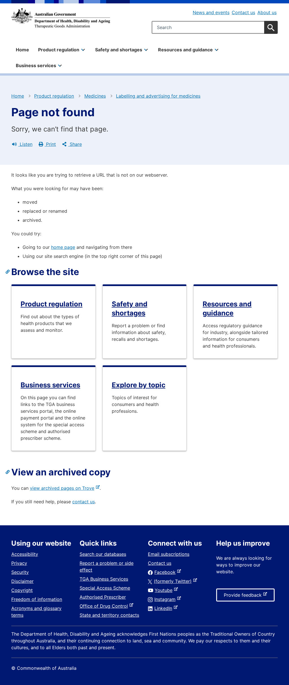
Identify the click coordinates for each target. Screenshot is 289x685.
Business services (50, 385)
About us (267, 12)
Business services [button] (36, 65)
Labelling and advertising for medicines (158, 96)
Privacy (19, 563)
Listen (25, 144)
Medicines (95, 96)
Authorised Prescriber (103, 597)
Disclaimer (22, 581)
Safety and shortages (129, 308)
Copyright (22, 590)
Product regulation (54, 96)
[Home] (60, 18)
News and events (211, 12)
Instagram (166, 599)
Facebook (166, 572)
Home (22, 49)
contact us (83, 501)
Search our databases (103, 554)
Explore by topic (138, 385)
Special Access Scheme (105, 588)
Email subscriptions (168, 554)
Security (20, 572)
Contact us (243, 12)
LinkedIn (164, 608)
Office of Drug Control (105, 606)
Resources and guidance (227, 308)
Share (75, 144)
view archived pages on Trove (63, 488)
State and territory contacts (109, 615)
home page (63, 247)
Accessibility (24, 554)
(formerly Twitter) (174, 581)
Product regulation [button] (58, 49)
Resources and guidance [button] (185, 49)
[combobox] (215, 27)
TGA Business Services (104, 579)
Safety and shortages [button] (118, 49)
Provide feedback (244, 596)
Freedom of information (36, 599)
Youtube (165, 590)
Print (50, 144)
